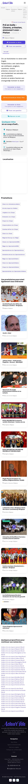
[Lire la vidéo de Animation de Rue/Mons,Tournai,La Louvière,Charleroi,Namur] (14, 527)
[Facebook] (14, 780)
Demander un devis (14, 88)
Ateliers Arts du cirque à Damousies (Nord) (13, 705)
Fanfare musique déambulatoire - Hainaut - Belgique (14, 566)
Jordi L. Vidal (7, 333)
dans (11, 204)
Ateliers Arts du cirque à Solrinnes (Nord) (12, 700)
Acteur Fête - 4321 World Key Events (16, 776)
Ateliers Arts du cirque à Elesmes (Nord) (12, 666)
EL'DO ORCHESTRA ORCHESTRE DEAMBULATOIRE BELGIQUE (13, 450)
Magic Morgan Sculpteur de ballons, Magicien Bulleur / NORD (13, 479)
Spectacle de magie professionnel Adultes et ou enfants (12, 391)
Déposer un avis (14, 116)
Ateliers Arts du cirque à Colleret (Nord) (12, 658)
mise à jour (15, 141)
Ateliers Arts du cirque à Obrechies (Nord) (13, 703)
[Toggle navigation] (25, 3)
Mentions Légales (14, 747)
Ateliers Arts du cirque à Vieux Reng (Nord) (13, 656)
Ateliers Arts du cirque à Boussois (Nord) (12, 651)
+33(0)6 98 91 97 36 (14, 765)
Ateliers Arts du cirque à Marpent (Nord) (12, 649)
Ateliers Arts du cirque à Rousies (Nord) (12, 681)
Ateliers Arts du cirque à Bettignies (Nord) (13, 694)
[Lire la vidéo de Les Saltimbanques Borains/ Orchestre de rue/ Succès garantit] (14, 585)
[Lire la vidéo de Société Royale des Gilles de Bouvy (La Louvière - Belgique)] (14, 294)
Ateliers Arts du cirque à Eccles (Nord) (12, 688)
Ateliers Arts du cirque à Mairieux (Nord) (12, 679)
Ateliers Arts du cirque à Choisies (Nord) (12, 701)
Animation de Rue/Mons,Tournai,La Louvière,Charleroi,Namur (14, 537)
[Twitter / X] (17, 780)
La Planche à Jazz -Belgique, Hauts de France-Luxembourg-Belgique (14, 508)
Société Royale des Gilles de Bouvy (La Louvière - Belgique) (12, 304)
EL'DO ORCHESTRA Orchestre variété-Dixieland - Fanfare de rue (14, 421)
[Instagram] (10, 780)
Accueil (3, 7)
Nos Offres (14, 742)
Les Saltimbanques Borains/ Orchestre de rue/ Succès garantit (14, 596)
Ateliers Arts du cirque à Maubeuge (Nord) (13, 696)
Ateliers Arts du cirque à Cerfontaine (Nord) (13, 671)
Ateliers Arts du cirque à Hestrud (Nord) (12, 698)
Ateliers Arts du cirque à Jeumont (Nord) (12, 647)
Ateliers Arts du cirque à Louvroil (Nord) (12, 711)
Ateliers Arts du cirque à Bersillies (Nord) (12, 677)
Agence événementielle (14, 745)
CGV (14, 752)
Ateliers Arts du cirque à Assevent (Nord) (13, 668)
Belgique (8, 9)
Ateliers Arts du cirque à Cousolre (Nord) (12, 660)
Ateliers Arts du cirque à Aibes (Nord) (11, 664)
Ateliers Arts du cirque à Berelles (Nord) (12, 683)
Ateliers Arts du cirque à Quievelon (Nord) (13, 670)
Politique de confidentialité (14, 750)
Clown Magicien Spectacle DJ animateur (12, 627)
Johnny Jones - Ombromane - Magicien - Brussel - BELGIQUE (12, 361)
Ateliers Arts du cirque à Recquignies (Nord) (13, 662)
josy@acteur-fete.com (15, 768)
